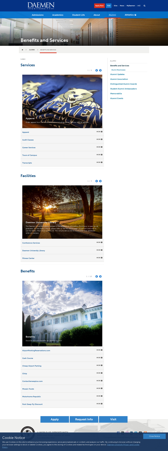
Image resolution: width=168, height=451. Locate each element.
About (97, 15)
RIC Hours (70, 229)
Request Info (84, 419)
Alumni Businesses (118, 70)
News (122, 6)
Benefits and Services (119, 65)
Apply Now (99, 6)
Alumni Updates (117, 74)
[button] (144, 5)
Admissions (38, 15)
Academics (57, 15)
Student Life (78, 15)
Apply (55, 419)
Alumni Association (119, 79)
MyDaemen (131, 6)
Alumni (112, 15)
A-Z (139, 6)
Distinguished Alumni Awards (123, 84)
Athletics (129, 15)
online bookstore (50, 122)
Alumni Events (116, 98)
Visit (108, 6)
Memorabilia (116, 93)
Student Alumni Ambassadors (123, 89)
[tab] (62, 132)
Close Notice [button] (154, 436)
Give (115, 6)
